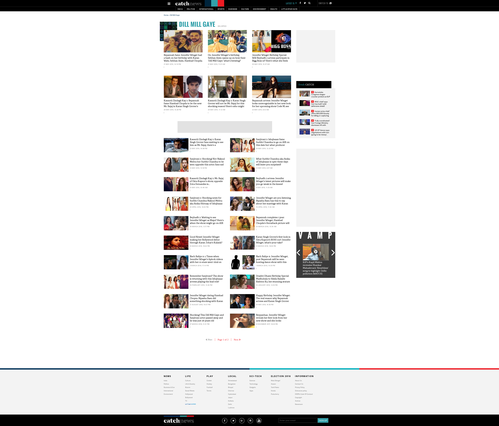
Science (252, 380)
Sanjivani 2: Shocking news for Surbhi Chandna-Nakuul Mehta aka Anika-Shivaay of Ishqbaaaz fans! (206, 202)
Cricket (209, 380)
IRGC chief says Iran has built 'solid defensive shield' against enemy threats (320, 105)
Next (236, 339)
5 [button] (323, 279)
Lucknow (231, 407)
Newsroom (299, 404)
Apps (251, 391)
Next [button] (333, 253)
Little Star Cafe (289, 9)
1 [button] (308, 279)
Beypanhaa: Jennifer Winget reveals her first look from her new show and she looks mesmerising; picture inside (271, 319)
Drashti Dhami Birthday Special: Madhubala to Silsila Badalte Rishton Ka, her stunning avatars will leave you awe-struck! (273, 280)
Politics (191, 9)
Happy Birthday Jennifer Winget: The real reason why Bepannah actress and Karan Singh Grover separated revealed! (273, 299)
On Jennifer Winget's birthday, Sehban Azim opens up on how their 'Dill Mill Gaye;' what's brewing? (226, 58)
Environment (259, 9)
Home (166, 15)
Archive (297, 401)
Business (232, 9)
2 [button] (312, 279)
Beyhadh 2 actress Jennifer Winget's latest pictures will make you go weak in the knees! (273, 181)
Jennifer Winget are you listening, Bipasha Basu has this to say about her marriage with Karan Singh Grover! (273, 202)
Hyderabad (232, 394)
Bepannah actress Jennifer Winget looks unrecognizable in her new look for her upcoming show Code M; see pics (271, 105)
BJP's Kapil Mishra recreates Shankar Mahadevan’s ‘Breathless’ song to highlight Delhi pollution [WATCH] (315, 268)
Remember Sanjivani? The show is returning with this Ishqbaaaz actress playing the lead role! (206, 279)
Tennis (209, 391)
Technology (254, 384)
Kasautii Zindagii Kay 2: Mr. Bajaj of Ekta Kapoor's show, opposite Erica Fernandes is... (207, 181)
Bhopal (230, 387)
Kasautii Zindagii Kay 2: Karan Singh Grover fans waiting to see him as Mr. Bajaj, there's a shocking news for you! (206, 143)
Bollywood (189, 397)
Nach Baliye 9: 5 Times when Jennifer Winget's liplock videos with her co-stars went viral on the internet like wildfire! (206, 260)
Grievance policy (301, 391)
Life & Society (190, 384)
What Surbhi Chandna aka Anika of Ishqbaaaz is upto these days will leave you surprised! (273, 162)
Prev (210, 339)
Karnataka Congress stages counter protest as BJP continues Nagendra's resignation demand (320, 96)
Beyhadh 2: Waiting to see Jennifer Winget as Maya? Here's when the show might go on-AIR (207, 220)
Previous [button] (298, 253)
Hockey (209, 384)
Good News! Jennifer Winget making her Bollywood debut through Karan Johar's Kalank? (206, 240)
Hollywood (189, 394)
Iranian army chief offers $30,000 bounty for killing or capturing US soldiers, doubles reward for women (320, 115)
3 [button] (315, 279)
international (206, 9)
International (168, 391)
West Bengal (275, 380)
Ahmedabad (232, 380)
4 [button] (319, 279)
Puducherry (275, 394)
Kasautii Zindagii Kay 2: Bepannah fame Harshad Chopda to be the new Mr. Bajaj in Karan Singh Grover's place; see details (183, 105)
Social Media (189, 391)
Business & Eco (169, 387)
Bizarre (187, 387)
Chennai (231, 391)
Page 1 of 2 (223, 339)
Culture (245, 9)
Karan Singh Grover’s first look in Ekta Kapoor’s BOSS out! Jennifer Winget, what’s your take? (273, 240)
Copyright (298, 397)
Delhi (230, 404)
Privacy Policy (300, 387)
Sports (221, 9)
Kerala (273, 391)
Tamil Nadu (275, 387)
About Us (298, 380)
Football (210, 387)
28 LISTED (222, 26)
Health (273, 9)
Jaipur (230, 397)
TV (186, 401)
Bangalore (231, 384)
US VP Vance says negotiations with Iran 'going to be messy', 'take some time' (320, 133)
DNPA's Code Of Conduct (304, 394)
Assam (273, 384)
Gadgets (253, 387)
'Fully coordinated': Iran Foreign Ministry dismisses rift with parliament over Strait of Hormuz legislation (320, 125)
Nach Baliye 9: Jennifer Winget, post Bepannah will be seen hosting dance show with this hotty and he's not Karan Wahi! (272, 260)
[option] (316, 259)
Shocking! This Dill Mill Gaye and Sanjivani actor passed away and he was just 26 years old (207, 318)
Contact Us (299, 384)
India (180, 9)
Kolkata (231, 401)
